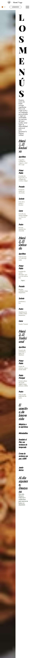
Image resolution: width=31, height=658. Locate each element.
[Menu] (27, 7)
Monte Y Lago (17, 2)
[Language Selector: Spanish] (3, 7)
